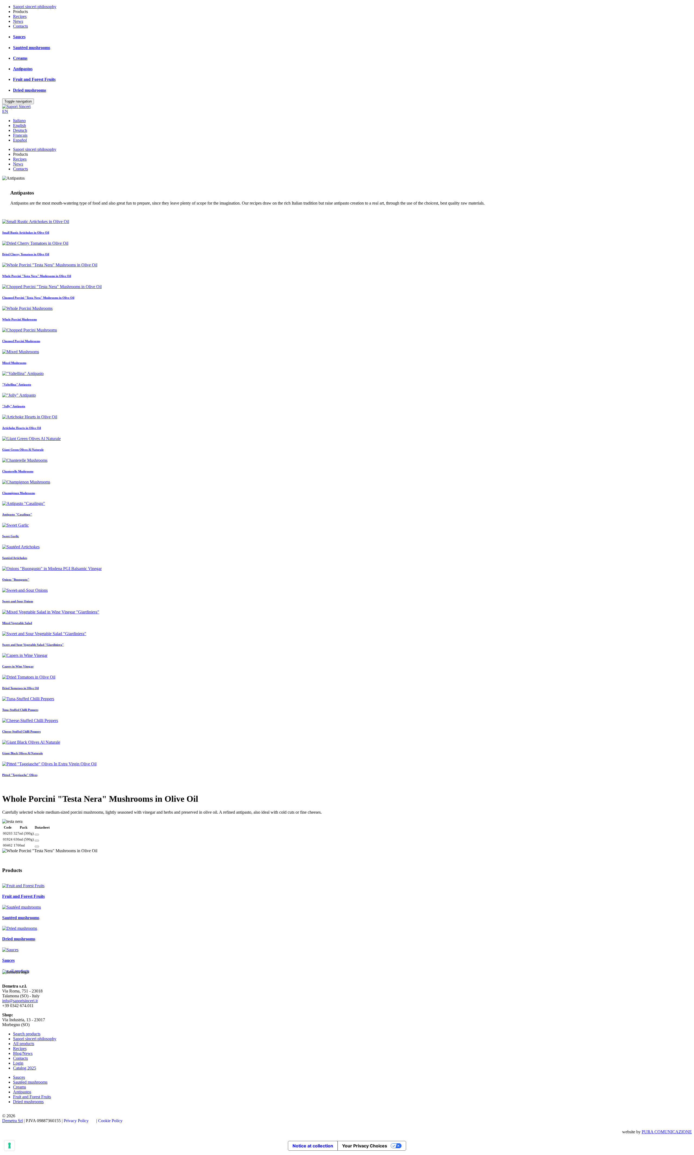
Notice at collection (313, 1145)
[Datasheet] (37, 834)
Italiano (19, 120)
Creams (20, 58)
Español (20, 140)
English (19, 125)
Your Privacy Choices (364, 1145)
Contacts (20, 26)
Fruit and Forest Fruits (34, 79)
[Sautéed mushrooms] (21, 907)
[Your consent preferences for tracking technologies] (9, 1145)
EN (5, 111)
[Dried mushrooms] (19, 928)
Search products (26, 1034)
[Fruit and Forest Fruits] (23, 885)
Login (18, 1063)
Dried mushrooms (29, 90)
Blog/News (23, 1053)
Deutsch (20, 130)
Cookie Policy (110, 1120)
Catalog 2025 (24, 1068)
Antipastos (23, 68)
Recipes (20, 16)
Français (20, 135)
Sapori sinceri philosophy (34, 6)
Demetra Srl (12, 1120)
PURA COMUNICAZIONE (667, 1131)
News (18, 21)
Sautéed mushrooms (31, 47)
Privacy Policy (76, 1120)
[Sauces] (10, 949)
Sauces (19, 36)
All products (23, 1043)
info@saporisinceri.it (20, 1000)
